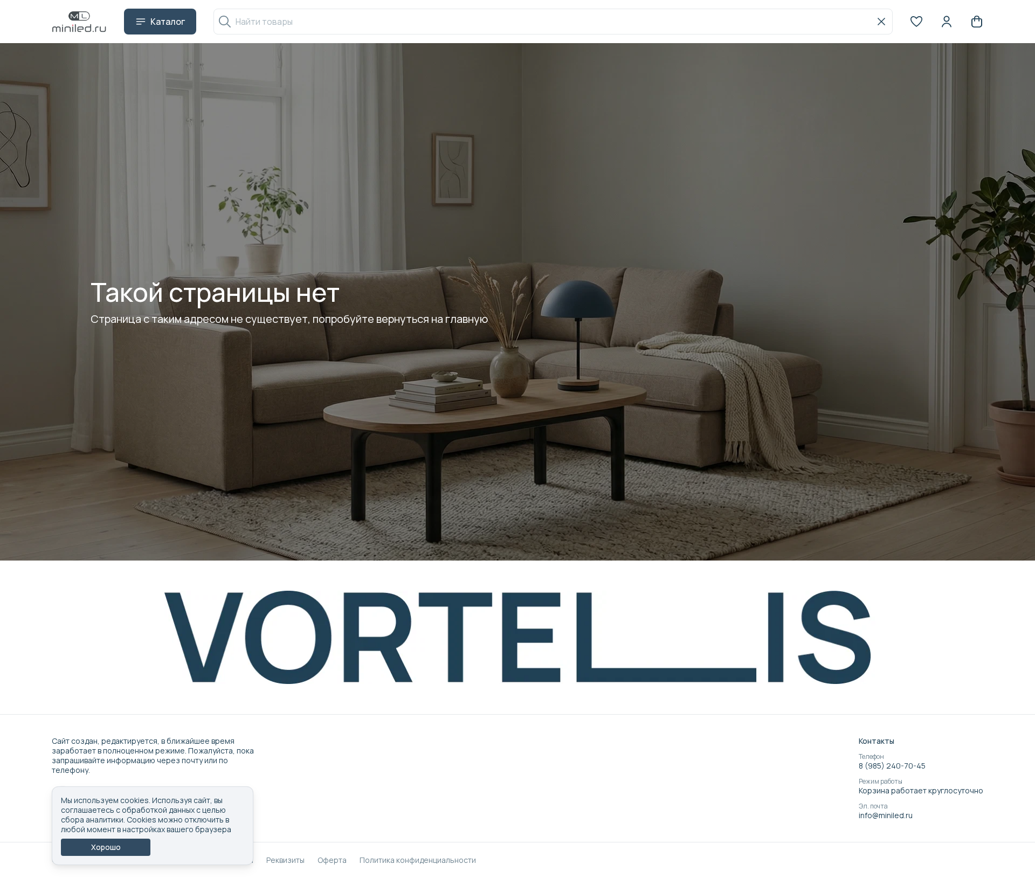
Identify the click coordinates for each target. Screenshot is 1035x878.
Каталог (167, 21)
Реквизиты (285, 860)
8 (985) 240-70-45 (892, 766)
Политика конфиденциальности (418, 860)
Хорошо (106, 847)
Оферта (332, 860)
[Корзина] (976, 21)
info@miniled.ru (886, 815)
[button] (916, 21)
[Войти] (946, 21)
